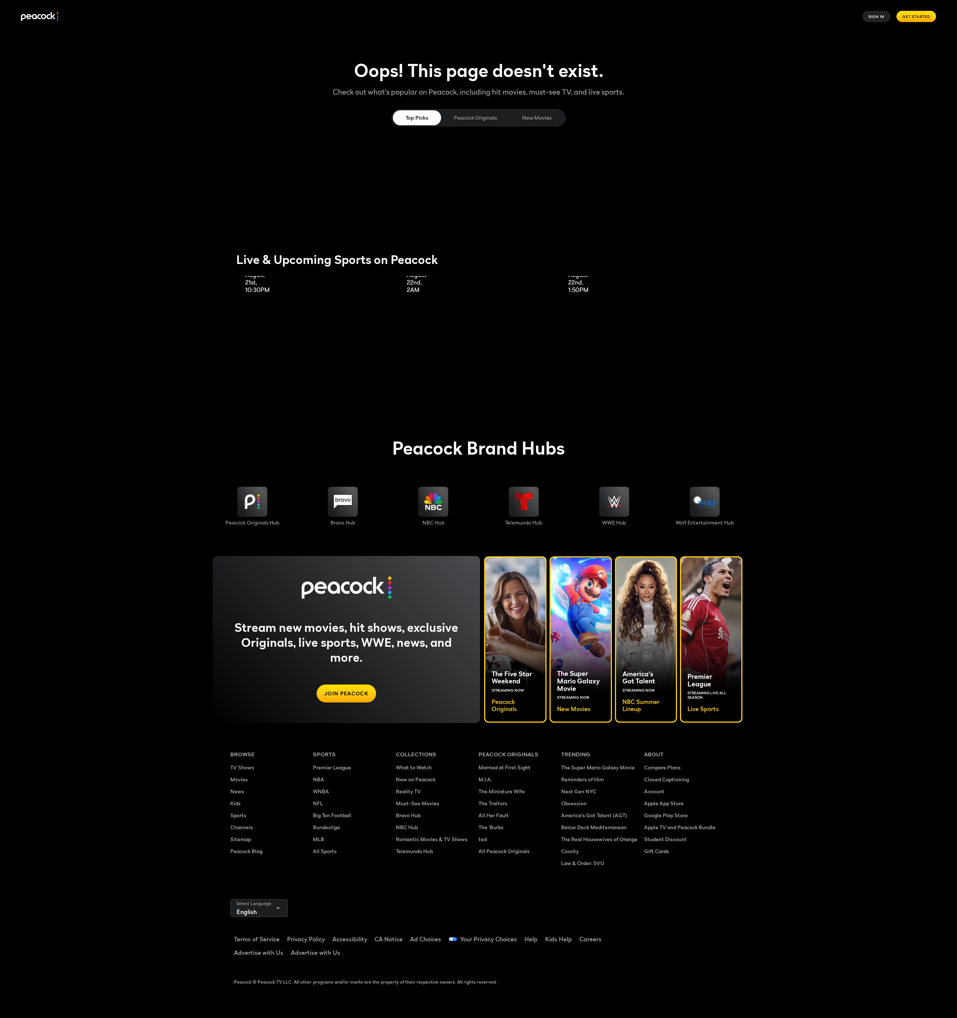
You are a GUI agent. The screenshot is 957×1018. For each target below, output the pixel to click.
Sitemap (240, 839)
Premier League (332, 767)
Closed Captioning (666, 779)
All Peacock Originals (504, 851)
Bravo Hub (408, 815)
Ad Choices (425, 939)
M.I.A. (485, 779)
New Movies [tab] (536, 117)
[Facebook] (654, 934)
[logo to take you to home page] (39, 16)
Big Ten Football (332, 815)
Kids (235, 803)
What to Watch (414, 767)
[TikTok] (674, 934)
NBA (318, 779)
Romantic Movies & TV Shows (432, 839)
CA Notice (389, 939)
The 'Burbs (491, 827)
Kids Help (558, 939)
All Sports (325, 851)
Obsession (574, 803)
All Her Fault (493, 815)
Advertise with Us (258, 952)
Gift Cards (656, 851)
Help (531, 939)
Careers (590, 939)
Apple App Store (664, 803)
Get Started (916, 16)
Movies (239, 779)
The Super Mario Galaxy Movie (598, 767)
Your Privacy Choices (488, 939)
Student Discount (665, 839)
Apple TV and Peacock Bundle (680, 827)
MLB (318, 839)
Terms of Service (257, 939)
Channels (241, 827)
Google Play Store (666, 815)
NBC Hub (407, 827)
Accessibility (349, 939)
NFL (318, 803)
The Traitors (492, 803)
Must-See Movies (417, 803)
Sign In (876, 16)
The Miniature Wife (501, 791)
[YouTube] (693, 934)
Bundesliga (326, 827)
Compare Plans (662, 767)
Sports (238, 815)
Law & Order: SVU (582, 863)
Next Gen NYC (578, 791)
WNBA (321, 791)
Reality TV (408, 791)
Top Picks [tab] (417, 117)
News (237, 791)
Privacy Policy (306, 939)
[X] (654, 956)
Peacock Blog (246, 851)
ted (482, 839)
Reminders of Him (582, 779)
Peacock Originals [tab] (475, 117)
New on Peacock (416, 779)
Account (654, 791)
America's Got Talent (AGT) (594, 815)
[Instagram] (712, 934)
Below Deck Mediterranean (594, 827)
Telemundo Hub (414, 851)
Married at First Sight (504, 767)
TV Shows (242, 767)
